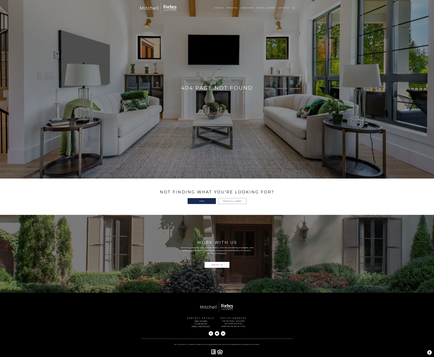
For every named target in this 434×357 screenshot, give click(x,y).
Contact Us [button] (217, 265)
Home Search (247, 8)
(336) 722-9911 (200, 321)
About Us (219, 8)
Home (201, 201)
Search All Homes (232, 201)
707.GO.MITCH (200, 324)
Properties (232, 8)
